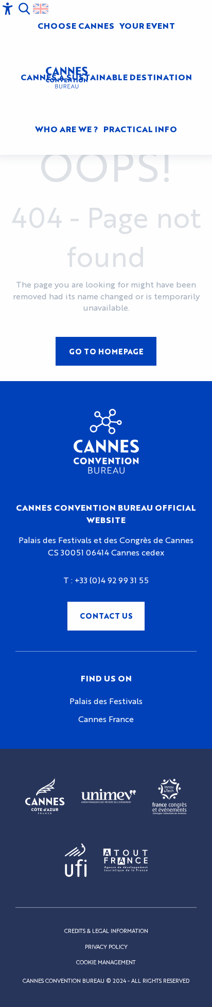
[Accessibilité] (7, 8)
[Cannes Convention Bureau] (66, 77)
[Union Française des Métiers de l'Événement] (108, 796)
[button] (24, 8)
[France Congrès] (169, 797)
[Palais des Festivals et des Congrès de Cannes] (106, 441)
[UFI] (76, 860)
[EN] (40, 9)
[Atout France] (125, 860)
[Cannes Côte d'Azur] (45, 796)
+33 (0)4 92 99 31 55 (112, 579)
